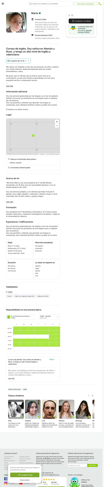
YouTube (26, 483)
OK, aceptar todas (25, 475)
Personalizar (25, 480)
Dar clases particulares (85, 4)
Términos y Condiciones (26, 463)
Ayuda (6, 463)
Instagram (11, 483)
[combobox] (50, 3)
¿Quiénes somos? (24, 456)
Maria (34, 13)
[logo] (17, 3)
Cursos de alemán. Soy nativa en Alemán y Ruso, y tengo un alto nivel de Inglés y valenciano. (24, 362)
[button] (72, 15)
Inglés (10, 292)
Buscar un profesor (9, 460)
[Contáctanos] (100, 3)
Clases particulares (14, 389)
